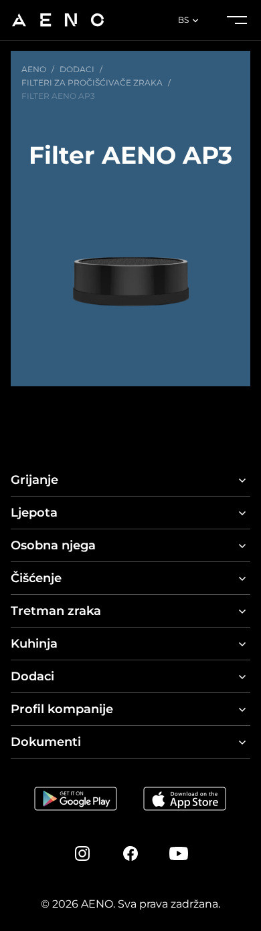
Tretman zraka (56, 611)
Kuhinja (34, 643)
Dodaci (32, 676)
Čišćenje (36, 578)
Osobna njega (53, 545)
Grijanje (34, 480)
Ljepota (34, 512)
